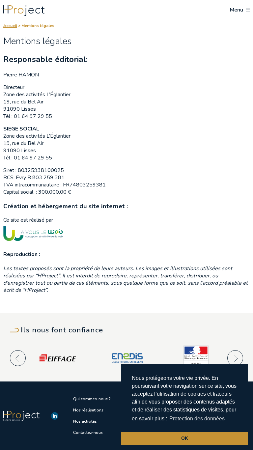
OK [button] (184, 438)
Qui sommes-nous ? (92, 399)
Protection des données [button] (197, 418)
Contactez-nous (88, 432)
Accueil (10, 25)
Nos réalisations (88, 410)
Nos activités (85, 421)
